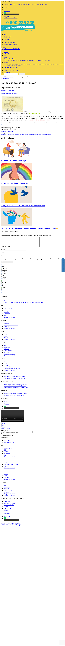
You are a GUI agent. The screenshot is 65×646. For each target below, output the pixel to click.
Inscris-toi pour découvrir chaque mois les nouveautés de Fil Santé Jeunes (15, 394)
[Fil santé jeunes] (10, 49)
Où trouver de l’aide (9, 317)
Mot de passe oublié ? (10, 442)
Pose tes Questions (9, 59)
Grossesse (7, 314)
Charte (6, 507)
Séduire (6, 334)
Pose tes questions (9, 42)
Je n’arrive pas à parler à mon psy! (13, 161)
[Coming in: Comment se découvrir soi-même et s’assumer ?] (16, 202)
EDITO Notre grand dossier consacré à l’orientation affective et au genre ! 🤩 (29, 228)
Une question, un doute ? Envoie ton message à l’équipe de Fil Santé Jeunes (29, 60)
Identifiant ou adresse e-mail (9, 432)
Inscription (7, 440)
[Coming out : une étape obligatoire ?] (16, 180)
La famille (7, 363)
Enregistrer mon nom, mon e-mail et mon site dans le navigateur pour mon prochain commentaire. (32, 259)
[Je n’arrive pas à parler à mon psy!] (16, 157)
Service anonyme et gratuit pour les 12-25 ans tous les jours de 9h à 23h (25, 4)
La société (7, 367)
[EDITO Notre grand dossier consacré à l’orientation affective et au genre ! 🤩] (16, 225)
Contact (6, 510)
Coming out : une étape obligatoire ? (15, 183)
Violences (6, 326)
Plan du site (7, 508)
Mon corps (7, 347)
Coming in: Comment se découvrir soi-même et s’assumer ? (23, 206)
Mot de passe (5, 434)
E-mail (3, 253)
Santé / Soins (8, 351)
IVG (5, 315)
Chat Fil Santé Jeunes (63, 265)
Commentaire (5, 247)
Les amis (6, 365)
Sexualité (6, 312)
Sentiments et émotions (11, 325)
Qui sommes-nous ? (10, 503)
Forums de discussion (10, 44)
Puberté (6, 349)
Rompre (6, 338)
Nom (3, 250)
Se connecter (4, 437)
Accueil (6, 52)
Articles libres (9, 77)
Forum (6, 62)
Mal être (6, 323)
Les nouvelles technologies (12, 369)
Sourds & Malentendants (11, 67)
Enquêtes (6, 53)
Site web (3, 256)
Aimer (5, 336)
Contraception (8, 308)
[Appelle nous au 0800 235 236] (18, 31)
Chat (5, 57)
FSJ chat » (3, 47)
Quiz (5, 55)
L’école (6, 362)
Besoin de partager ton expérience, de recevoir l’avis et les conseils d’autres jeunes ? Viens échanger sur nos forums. (16, 385)
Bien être (6, 345)
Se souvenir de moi (8, 436)
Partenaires (7, 501)
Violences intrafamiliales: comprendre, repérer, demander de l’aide (23, 302)
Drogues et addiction (10, 354)
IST (5, 310)
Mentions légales (9, 505)
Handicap (6, 352)
